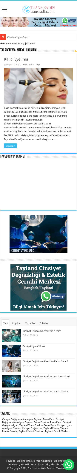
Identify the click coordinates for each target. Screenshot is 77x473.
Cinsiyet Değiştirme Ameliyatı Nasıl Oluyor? (45, 391)
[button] (68, 464)
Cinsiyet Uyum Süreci (18, 37)
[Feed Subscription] (76, 51)
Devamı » (10, 146)
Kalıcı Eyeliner (16, 59)
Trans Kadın (33, 468)
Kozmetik (29, 65)
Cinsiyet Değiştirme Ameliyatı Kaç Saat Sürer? (46, 376)
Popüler (16, 323)
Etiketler (44, 323)
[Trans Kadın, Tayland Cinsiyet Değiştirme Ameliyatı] (38, 8)
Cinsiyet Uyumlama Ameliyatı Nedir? (42, 331)
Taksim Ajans (63, 468)
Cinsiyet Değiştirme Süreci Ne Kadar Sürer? (45, 361)
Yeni (5, 323)
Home (6, 43)
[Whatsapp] (38, 21)
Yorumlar (30, 323)
